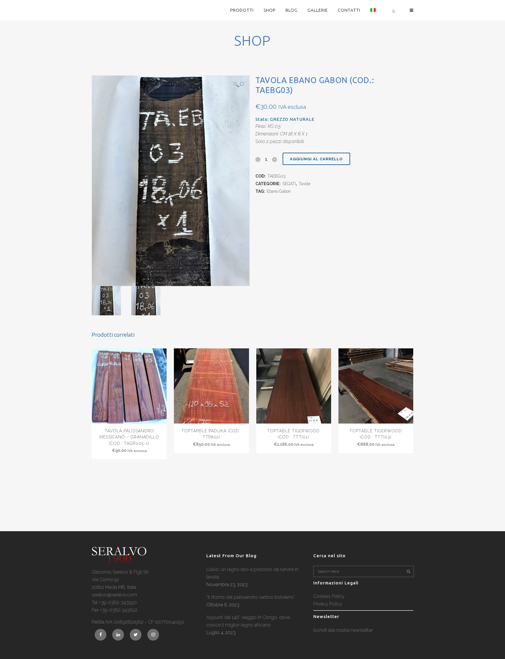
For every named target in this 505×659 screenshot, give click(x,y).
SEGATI (289, 183)
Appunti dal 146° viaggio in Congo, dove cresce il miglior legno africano (248, 621)
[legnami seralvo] (119, 561)
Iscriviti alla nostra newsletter (343, 630)
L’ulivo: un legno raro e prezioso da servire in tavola (252, 573)
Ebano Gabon (279, 191)
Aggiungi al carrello (316, 159)
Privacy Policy (327, 604)
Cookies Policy (329, 596)
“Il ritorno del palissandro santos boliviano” (250, 597)
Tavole (304, 183)
